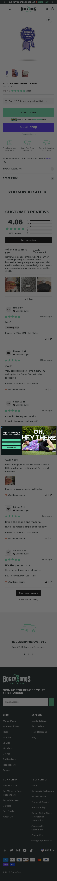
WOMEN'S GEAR (11, 444)
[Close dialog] (2, 427)
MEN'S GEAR (11, 440)
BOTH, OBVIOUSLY (11, 447)
